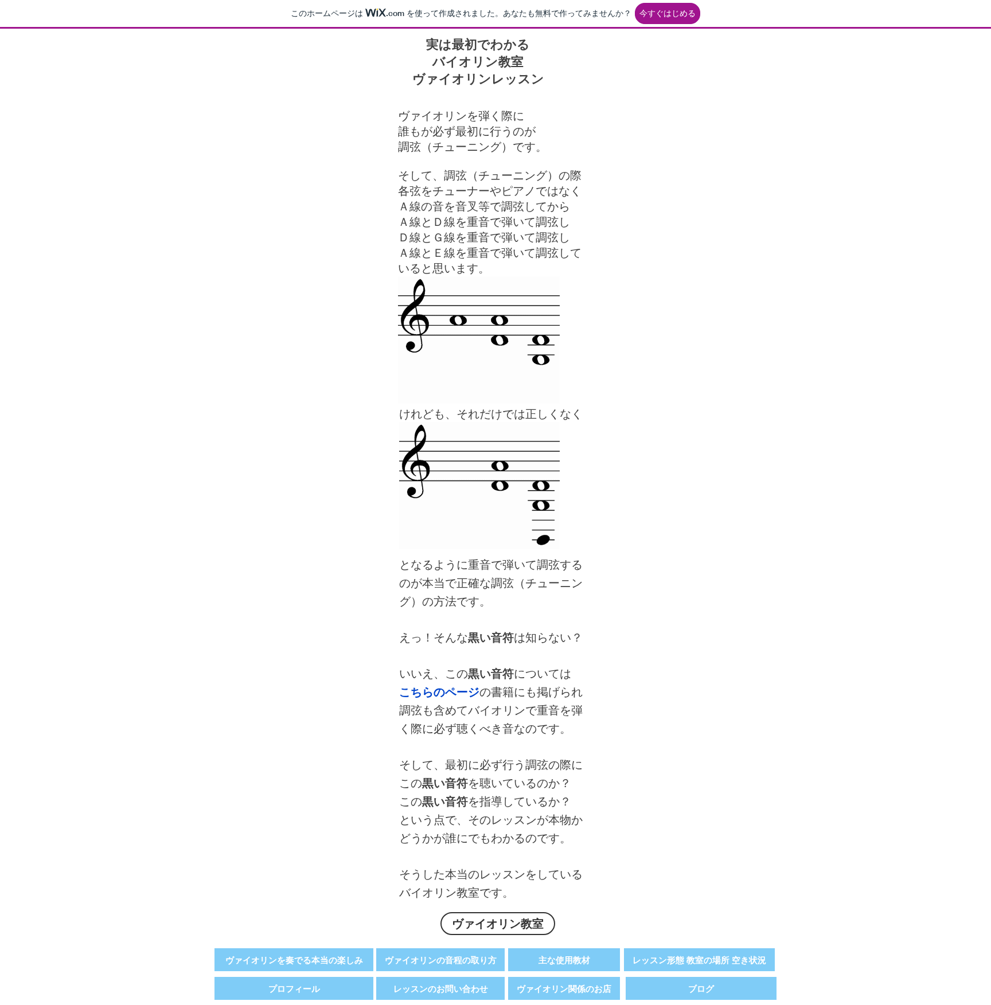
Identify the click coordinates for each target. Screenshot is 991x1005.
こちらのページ (439, 692)
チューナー (461, 191)
